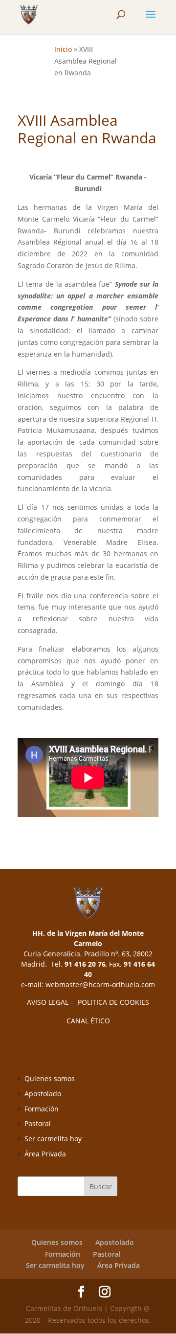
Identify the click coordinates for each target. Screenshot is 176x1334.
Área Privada (45, 1153)
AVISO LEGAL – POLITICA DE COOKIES (88, 1002)
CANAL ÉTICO (88, 1020)
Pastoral (37, 1123)
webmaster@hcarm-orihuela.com (100, 984)
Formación (41, 1108)
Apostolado (42, 1093)
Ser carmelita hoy (53, 1138)
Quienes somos (49, 1078)
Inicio (63, 49)
